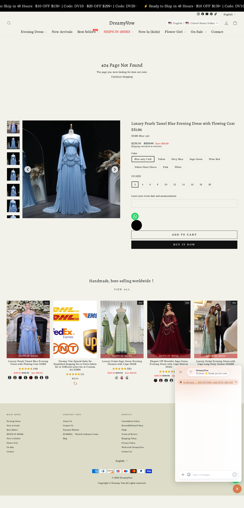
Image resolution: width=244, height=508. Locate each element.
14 (183, 184)
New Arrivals (13, 425)
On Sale (10, 447)
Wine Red (214, 159)
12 (174, 184)
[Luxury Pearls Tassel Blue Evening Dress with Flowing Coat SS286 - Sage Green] (26, 378)
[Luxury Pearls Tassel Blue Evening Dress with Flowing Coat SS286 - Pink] (41, 378)
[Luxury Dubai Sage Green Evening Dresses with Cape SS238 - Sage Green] (117, 378)
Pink (165, 167)
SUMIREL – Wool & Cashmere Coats (80, 434)
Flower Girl (12, 442)
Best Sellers (12, 429)
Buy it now (184, 244)
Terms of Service (129, 434)
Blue (143, 159)
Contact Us (68, 425)
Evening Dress (14, 421)
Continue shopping (122, 76)
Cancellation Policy (131, 421)
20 (209, 184)
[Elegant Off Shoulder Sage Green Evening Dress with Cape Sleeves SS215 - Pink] (161, 380)
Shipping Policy (129, 438)
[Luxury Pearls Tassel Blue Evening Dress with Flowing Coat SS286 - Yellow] (15, 378)
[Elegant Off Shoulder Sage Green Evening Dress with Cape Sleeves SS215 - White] (171, 380)
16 (192, 184)
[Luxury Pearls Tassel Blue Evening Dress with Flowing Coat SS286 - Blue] (10, 378)
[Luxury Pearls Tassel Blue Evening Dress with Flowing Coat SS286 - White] (47, 378)
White (178, 167)
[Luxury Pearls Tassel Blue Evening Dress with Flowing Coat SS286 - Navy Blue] (20, 378)
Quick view (75, 354)
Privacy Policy (128, 442)
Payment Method (71, 429)
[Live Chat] (136, 225)
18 (201, 184)
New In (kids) (13, 438)
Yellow (161, 159)
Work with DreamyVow (133, 447)
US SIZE (136, 176)
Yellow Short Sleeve (145, 167)
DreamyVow (122, 23)
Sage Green (196, 159)
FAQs (124, 429)
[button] (193, 23)
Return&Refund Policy (132, 425)
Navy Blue (177, 159)
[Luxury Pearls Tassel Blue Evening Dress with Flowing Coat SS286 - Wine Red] (31, 378)
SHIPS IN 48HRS (15, 434)
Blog (65, 438)
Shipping (135, 146)
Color (134, 153)
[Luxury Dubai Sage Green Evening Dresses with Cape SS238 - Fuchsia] (122, 378)
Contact (10, 451)
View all (122, 289)
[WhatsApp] (135, 216)
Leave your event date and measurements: (154, 195)
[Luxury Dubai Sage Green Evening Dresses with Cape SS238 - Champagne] (127, 378)
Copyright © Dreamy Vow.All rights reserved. (122, 483)
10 (165, 184)
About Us (67, 421)
